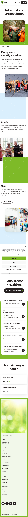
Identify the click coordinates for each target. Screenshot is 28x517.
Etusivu (2, 46)
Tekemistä (4, 494)
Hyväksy (14, 258)
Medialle (3, 471)
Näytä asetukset (14, 266)
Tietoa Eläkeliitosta (6, 462)
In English (3, 476)
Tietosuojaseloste (5, 514)
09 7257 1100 (4, 453)
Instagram (7, 503)
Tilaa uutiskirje (4, 482)
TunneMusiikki (7, 201)
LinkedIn (14, 503)
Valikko (24, 2)
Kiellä (14, 262)
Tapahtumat (4, 491)
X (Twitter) (10, 503)
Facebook (3, 503)
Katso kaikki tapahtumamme (13, 290)
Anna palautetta (5, 474)
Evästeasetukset (5, 511)
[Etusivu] (6, 2)
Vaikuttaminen (4, 468)
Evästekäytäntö (9, 269)
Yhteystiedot (4, 479)
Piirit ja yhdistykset (5, 465)
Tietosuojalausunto (17, 269)
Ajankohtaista (4, 489)
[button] (25, 246)
